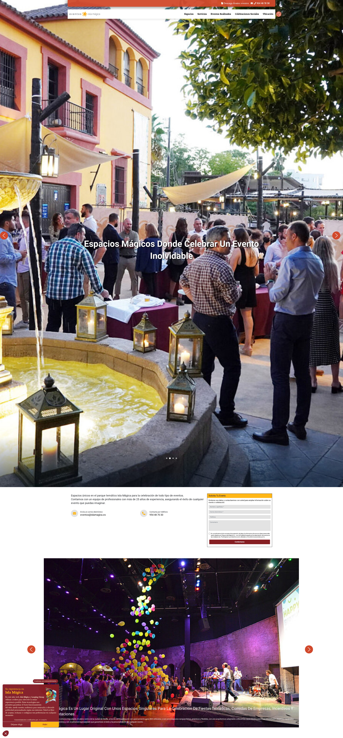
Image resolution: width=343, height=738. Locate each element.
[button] (166, 458)
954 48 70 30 (156, 514)
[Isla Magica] (85, 14)
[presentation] (5, 236)
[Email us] (252, 3)
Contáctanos (240, 542)
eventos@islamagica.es (93, 514)
